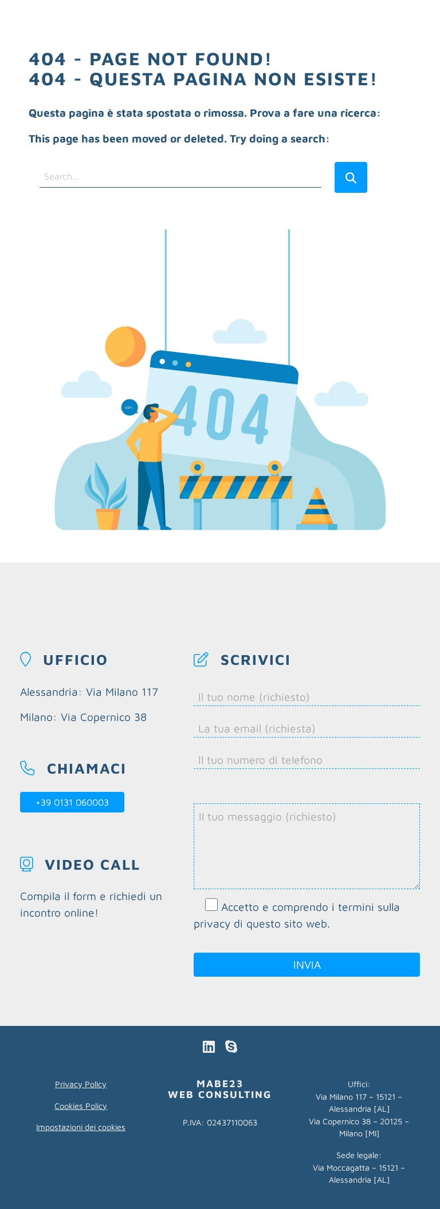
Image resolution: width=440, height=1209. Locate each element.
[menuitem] (192, 20)
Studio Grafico (352, 20)
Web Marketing (192, 20)
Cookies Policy (80, 1106)
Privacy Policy (81, 1084)
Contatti (177, 41)
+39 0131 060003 (72, 802)
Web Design (272, 20)
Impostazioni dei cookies (80, 1127)
